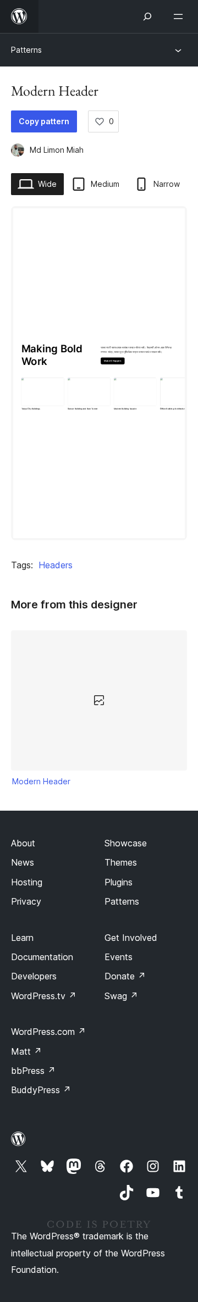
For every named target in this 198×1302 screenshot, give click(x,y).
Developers (34, 976)
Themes (121, 862)
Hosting (26, 882)
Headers (55, 564)
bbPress (33, 1070)
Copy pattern (44, 121)
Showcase (126, 843)
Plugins (119, 882)
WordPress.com (48, 1031)
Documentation (42, 956)
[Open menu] (180, 16)
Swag (121, 995)
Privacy (26, 901)
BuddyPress (41, 1089)
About (23, 843)
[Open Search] (147, 16)
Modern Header (41, 781)
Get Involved (131, 937)
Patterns (26, 49)
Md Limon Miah (57, 149)
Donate (125, 976)
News (22, 862)
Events (119, 956)
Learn (22, 937)
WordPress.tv (43, 995)
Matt (26, 1051)
